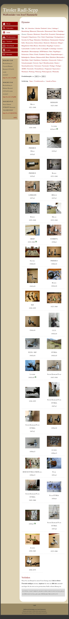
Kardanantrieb (54, 40)
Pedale (36, 54)
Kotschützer (42, 46)
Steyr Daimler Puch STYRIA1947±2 (54, 403)
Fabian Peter (32, 613)
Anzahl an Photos (51, 81)
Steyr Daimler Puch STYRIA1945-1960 (32, 497)
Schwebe (35, 63)
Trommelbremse (39, 69)
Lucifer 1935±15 (53, 127)
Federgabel (25, 37)
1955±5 (31, 524)
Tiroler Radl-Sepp (20, 9)
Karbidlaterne (45, 40)
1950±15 (32, 451)
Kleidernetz (54, 43)
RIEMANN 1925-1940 (54, 104)
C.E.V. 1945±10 (54, 332)
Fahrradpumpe (60, 34)
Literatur (59, 48)
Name (31, 81)
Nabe (50, 51)
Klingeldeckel (25, 46)
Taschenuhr (45, 66)
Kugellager (50, 46)
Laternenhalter (26, 48)
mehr (15, 117)
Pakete (31, 54)
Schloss (60, 60)
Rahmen (33, 57)
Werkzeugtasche (46, 72)
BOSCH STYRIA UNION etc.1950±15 (32, 473)
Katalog (62, 40)
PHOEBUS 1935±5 (32, 174)
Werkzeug (38, 72)
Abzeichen (31, 28)
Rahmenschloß (41, 57)
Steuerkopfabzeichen (27, 66)
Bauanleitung (25, 31)
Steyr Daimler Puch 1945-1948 (54, 375)
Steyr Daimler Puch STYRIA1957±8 (54, 525)
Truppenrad (48, 69)
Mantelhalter (25, 51)
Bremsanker (40, 31)
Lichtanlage (53, 48)
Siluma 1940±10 (32, 262)
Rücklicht (53, 57)
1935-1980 (54, 551)
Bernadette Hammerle (41, 613)
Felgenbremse (33, 37)
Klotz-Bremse (34, 46)
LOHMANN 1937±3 (32, 196)
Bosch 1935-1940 (32, 218)
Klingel (60, 43)
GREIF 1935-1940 (31, 240)
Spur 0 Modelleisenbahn (46, 63)
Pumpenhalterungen (56, 54)
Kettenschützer (38, 43)
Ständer (57, 63)
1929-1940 (32, 128)
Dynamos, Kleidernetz (33, 34)
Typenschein (56, 69)
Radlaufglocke (26, 57)
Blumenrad (33, 31)
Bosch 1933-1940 (54, 174)
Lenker (38, 48)
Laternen (56, 46)
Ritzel (47, 57)
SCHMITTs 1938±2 (54, 240)
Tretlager (52, 66)
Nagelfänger (56, 51)
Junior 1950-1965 (32, 549)
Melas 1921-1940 (32, 105)
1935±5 (54, 151)
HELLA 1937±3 (54, 196)
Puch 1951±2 (54, 473)
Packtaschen (25, 54)
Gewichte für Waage (27, 40)
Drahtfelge (61, 31)
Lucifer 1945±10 (31, 375)
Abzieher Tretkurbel (41, 28)
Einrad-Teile (44, 34)
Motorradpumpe (34, 51)
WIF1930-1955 (32, 306)
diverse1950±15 (54, 451)
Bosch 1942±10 (54, 284)
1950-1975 (32, 570)
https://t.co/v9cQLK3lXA (10, 113)
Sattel (31, 60)
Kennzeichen (29, 43)
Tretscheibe (30, 69)
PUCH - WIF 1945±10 (32, 353)
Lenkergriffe (45, 48)
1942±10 (32, 286)
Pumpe (48, 54)
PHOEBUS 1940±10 (54, 262)
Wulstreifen (56, 72)
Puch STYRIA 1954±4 (54, 497)
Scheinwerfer (52, 60)
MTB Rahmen (44, 51)
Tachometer (37, 66)
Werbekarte (25, 72)
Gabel (43, 37)
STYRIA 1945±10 (54, 353)
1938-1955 (32, 401)
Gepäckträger (50, 37)
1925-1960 (54, 306)
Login (34, 605)
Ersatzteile (52, 34)
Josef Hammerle (42, 611)
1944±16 (32, 330)
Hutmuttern (37, 40)
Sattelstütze (45, 60)
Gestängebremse (59, 37)
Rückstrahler (60, 57)
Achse (49, 28)
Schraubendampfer (27, 63)
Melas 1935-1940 (54, 218)
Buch (55, 31)
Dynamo (26, 22)
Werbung (31, 72)
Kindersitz (47, 43)
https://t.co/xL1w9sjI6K (9, 78)
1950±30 (54, 428)
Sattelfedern (37, 60)
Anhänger (55, 28)
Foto (39, 37)
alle (26, 28)
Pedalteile (42, 54)
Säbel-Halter (25, 60)
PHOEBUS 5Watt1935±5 (32, 151)
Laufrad (33, 48)
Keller (23, 43)
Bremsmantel (49, 31)
